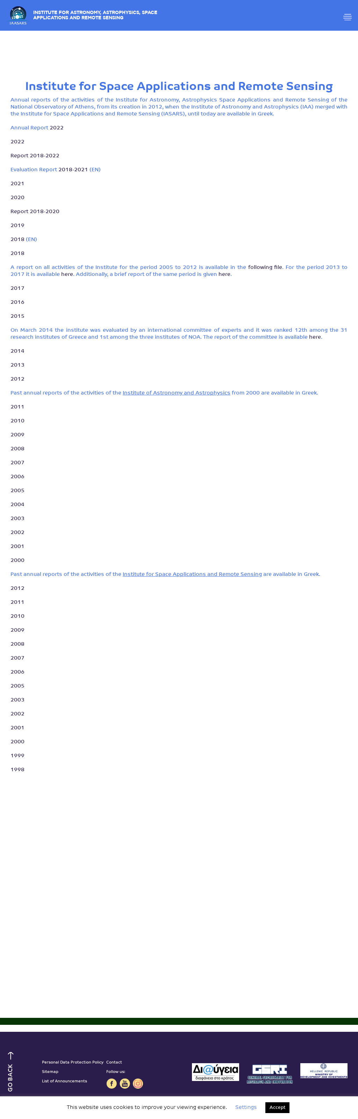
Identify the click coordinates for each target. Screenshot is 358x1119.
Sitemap (50, 1072)
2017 (17, 288)
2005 (17, 491)
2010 (17, 421)
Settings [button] (246, 1107)
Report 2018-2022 (34, 156)
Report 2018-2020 (34, 212)
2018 (17, 239)
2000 (17, 560)
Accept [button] (277, 1107)
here (67, 274)
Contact (114, 1063)
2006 (17, 477)
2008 (17, 449)
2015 (17, 316)
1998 (17, 770)
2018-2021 (73, 170)
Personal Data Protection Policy (72, 1063)
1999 (17, 756)
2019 (17, 225)
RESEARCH (179, 74)
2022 (57, 128)
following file (265, 267)
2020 (17, 198)
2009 (17, 435)
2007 (17, 463)
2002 (17, 532)
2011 (17, 407)
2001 (17, 546)
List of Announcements (64, 1081)
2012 (17, 379)
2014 (17, 351)
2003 (17, 518)
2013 (17, 365)
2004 (17, 505)
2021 (17, 184)
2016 (17, 302)
